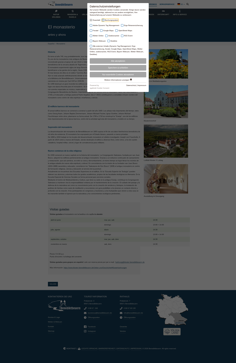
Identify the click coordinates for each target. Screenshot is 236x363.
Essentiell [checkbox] (96, 20)
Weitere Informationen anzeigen (117, 80)
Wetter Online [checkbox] (98, 36)
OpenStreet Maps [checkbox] (125, 31)
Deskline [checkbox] (114, 41)
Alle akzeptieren (118, 61)
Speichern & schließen (118, 68)
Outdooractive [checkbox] (113, 36)
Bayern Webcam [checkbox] (99, 41)
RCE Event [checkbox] (128, 36)
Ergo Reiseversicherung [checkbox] (133, 25)
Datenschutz (131, 85)
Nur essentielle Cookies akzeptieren (118, 75)
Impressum (142, 85)
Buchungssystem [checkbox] (111, 20)
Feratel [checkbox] (95, 31)
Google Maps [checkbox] (108, 31)
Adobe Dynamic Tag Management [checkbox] (106, 25)
